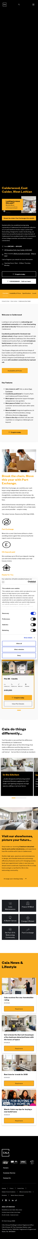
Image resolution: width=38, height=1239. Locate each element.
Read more (19, 1009)
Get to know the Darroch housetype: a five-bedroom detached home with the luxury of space (19, 1037)
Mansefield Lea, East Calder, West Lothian (12, 1210)
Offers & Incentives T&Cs (25, 1192)
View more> (23, 415)
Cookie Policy (20, 1188)
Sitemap (4, 1188)
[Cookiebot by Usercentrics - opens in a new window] (28, 582)
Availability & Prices (15, 293)
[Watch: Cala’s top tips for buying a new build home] (19, 1098)
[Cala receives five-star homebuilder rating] (19, 986)
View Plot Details (18, 704)
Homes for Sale (5, 301)
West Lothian (14, 301)
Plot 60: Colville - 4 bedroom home (10, 1215)
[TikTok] (16, 1200)
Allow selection (19, 649)
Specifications (26, 293)
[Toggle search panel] (19, 4)
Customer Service (9, 1173)
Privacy (11, 1188)
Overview (5, 293)
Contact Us (7, 1178)
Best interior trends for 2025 (16, 1074)
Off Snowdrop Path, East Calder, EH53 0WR (18, 250)
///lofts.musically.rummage (22, 253)
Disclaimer (4, 1195)
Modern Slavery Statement (17, 1195)
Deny (19, 655)
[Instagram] (6, 1200)
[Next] (34, 211)
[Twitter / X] (9, 1200)
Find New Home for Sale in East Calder (11, 1212)
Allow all (19, 643)
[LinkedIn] (12, 1200)
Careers (5, 1168)
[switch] (33, 619)
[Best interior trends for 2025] (19, 1063)
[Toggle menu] (33, 4)
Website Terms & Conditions (8, 1192)
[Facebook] (2, 1200)
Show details (28, 637)
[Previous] (4, 211)
